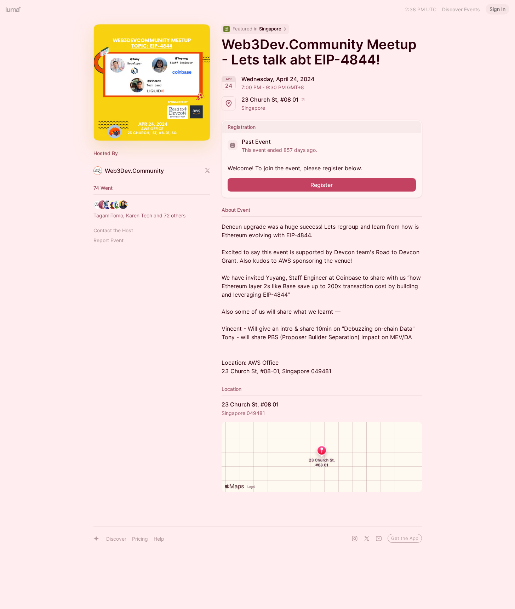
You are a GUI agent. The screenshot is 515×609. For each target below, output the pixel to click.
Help (159, 539)
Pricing (140, 539)
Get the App (404, 538)
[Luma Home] (13, 9)
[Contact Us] (379, 539)
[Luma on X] (367, 539)
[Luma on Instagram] (355, 539)
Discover (116, 539)
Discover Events (461, 9)
